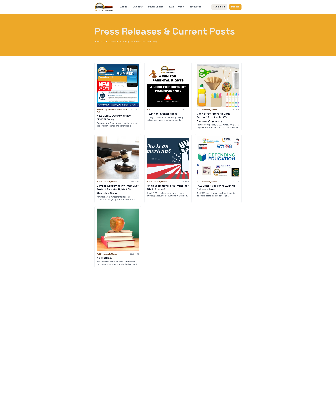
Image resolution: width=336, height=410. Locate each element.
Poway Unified (156, 7)
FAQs (171, 7)
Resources (195, 7)
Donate (235, 7)
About (123, 7)
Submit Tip (219, 7)
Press (180, 7)
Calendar (138, 7)
